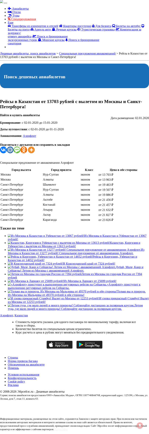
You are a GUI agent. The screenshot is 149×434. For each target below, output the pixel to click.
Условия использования (23, 374)
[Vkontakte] (3, 150)
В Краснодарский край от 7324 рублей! (89, 263)
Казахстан (21, 315)
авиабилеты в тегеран (16, 405)
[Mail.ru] (10, 150)
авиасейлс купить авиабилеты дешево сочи (77, 405)
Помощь (13, 368)
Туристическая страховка (98, 29)
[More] (31, 150)
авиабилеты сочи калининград (41, 405)
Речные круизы (66, 29)
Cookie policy (16, 381)
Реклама (13, 385)
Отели (16, 12)
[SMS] (17, 150)
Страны (13, 357)
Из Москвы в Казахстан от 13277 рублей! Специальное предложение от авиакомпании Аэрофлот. (76, 251)
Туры (15, 15)
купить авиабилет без (10, 412)
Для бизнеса (102, 26)
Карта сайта (61, 429)
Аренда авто (42, 29)
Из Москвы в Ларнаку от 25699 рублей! (90, 281)
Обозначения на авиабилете (26, 364)
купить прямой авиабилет (33, 412)
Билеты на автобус (128, 26)
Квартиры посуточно (76, 26)
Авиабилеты (20, 8)
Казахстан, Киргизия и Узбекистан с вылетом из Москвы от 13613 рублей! (74, 244)
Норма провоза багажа (23, 361)
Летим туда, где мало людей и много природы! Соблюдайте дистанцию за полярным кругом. (75, 307)
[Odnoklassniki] (23, 150)
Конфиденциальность (22, 378)
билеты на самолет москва (67, 409)
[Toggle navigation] (5, 3)
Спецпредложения (23, 19)
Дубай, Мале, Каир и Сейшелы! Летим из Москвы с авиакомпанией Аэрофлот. (75, 268)
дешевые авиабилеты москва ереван (98, 409)
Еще (10, 22)
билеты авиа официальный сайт (114, 405)
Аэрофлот (29, 135)
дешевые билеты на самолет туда (133, 409)
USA (2, 405)
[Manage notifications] (140, 425)
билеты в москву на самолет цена (38, 409)
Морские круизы (53, 40)
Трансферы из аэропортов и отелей (34, 26)
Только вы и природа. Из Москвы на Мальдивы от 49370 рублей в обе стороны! (77, 293)
